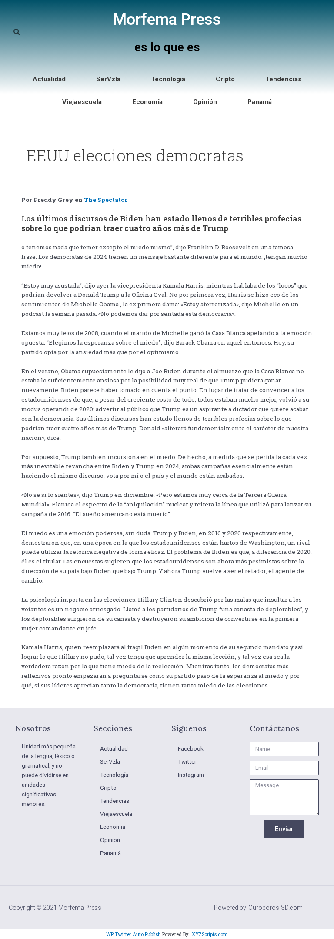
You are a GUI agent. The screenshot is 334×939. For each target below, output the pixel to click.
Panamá (259, 102)
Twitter (187, 761)
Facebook (191, 748)
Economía (147, 102)
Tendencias (283, 79)
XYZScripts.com (210, 934)
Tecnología (168, 79)
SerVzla (108, 79)
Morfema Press (167, 19)
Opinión (205, 102)
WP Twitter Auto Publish (133, 934)
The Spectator (105, 200)
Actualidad (49, 79)
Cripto (225, 79)
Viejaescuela (82, 102)
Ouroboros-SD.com (275, 907)
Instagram (191, 774)
